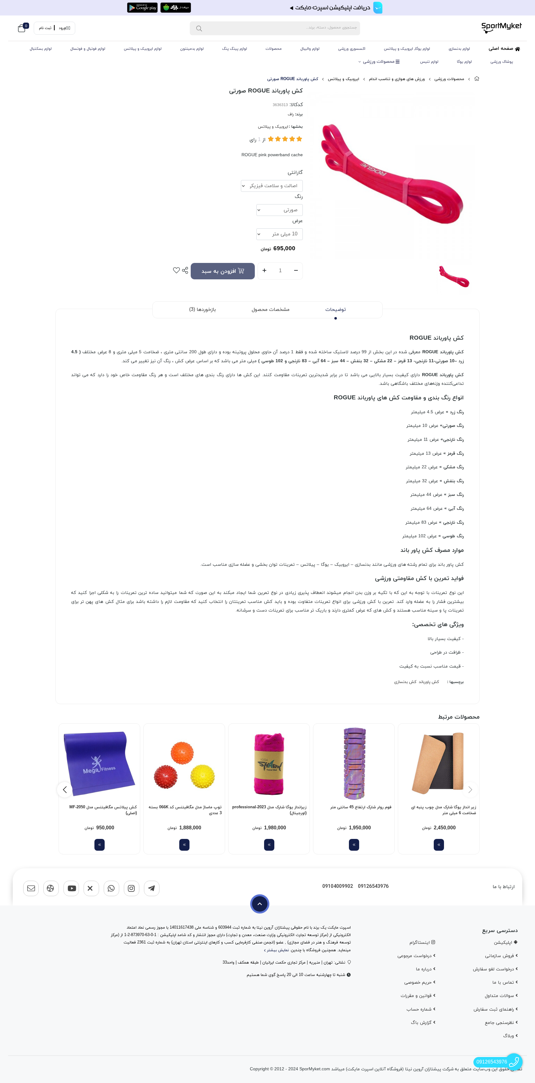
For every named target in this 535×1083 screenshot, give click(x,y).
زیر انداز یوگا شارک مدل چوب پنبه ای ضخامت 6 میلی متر (443, 810)
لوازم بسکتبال (41, 48)
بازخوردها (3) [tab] (202, 309)
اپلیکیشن (504, 942)
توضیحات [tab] (335, 309)
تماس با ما (503, 982)
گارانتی (295, 172)
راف (291, 114)
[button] (64, 789)
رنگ (299, 196)
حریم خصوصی (418, 982)
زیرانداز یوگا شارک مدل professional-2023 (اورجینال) (269, 810)
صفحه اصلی (502, 48)
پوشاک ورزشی (501, 61)
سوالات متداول (500, 996)
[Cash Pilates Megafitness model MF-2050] (99, 764)
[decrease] (296, 271)
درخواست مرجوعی (415, 956)
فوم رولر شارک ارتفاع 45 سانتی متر (360, 807)
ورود (62, 28)
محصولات (274, 48)
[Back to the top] (260, 904)
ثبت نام (45, 28)
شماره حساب (420, 1009)
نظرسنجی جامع (500, 1023)
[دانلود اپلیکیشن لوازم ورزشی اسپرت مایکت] (267, 7)
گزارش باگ (422, 1023)
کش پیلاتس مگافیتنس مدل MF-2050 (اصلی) (103, 810)
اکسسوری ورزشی (351, 48)
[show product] (438, 845)
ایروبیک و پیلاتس (343, 79)
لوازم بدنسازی (459, 48)
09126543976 (373, 887)
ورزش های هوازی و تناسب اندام (397, 79)
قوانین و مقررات (417, 996)
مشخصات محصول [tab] (270, 309)
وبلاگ (509, 1036)
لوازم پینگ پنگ (234, 48)
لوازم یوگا (464, 61)
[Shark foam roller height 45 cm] (353, 764)
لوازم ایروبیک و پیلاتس (143, 48)
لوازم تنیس (429, 61)
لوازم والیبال (310, 48)
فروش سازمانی (500, 956)
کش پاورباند (429, 682)
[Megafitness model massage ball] (184, 764)
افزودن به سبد (220, 271)
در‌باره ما (424, 969)
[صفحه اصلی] (477, 79)
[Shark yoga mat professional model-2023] (269, 764)
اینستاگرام (420, 942)
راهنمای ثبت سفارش (494, 1009)
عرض (297, 220)
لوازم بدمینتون (192, 48)
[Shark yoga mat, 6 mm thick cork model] (438, 764)
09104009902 (337, 887)
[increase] (264, 271)
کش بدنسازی (405, 682)
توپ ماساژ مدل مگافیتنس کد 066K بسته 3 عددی (185, 810)
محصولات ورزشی (379, 62)
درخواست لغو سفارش (494, 969)
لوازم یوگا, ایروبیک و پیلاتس (407, 48)
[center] (199, 28)
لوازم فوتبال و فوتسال (87, 48)
